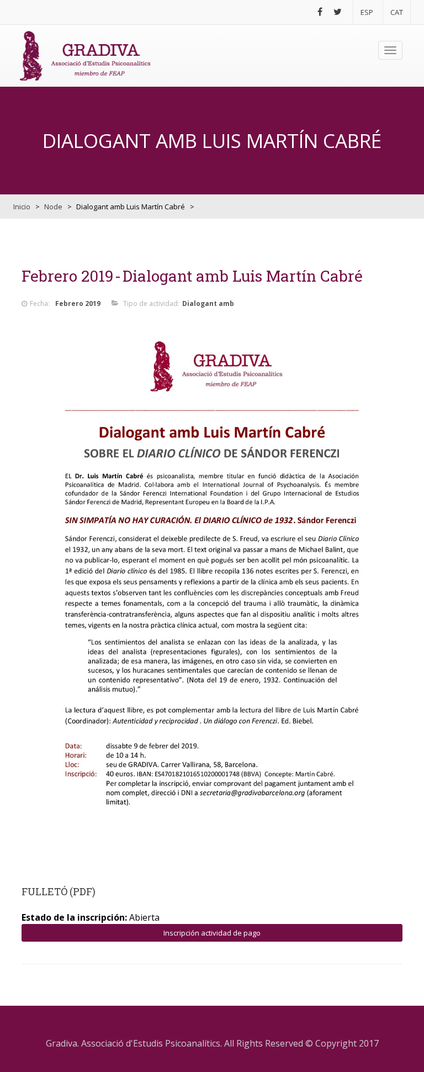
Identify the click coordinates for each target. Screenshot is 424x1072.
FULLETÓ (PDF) (59, 891)
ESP (367, 12)
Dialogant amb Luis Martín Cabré (243, 276)
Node (53, 207)
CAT (396, 12)
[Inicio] (85, 56)
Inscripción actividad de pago (212, 933)
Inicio (21, 207)
